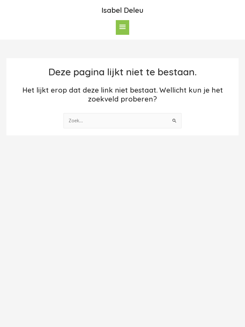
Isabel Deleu (122, 10)
